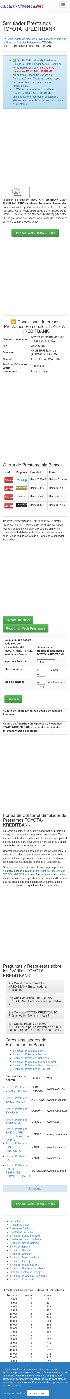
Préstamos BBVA (19, 1224)
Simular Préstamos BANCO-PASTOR (16, 1099)
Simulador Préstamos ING (24, 1264)
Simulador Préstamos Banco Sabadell (34, 1061)
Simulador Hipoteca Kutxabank (27, 1268)
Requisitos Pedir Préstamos (25, 628)
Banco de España (20, 1246)
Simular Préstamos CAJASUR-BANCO (16, 1088)
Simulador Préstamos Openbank (28, 1275)
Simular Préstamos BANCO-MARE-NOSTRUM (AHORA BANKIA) (17, 1134)
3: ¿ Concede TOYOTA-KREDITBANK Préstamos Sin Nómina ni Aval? (33, 1014)
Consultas (15, 1221)
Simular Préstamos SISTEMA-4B (16, 1121)
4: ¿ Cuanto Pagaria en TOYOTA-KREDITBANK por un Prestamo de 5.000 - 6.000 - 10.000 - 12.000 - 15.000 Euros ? (35, 1026)
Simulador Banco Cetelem (24, 1243)
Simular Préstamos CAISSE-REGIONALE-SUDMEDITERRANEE (18, 1170)
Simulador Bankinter (21, 1250)
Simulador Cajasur (20, 1254)
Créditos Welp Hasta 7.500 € (35, 232)
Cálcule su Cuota (18, 619)
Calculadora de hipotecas (22, 39)
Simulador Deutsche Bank (24, 1257)
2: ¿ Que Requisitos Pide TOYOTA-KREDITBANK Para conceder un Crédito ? (35, 1001)
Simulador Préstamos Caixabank (31, 1058)
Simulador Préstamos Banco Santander (35, 1065)
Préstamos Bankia (20, 1228)
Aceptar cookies (38, 1393)
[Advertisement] (35, 147)
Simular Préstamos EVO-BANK (16, 1110)
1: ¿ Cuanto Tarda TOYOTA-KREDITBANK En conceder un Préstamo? (28, 986)
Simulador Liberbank (21, 1279)
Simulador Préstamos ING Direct (31, 1069)
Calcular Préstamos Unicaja (25, 1272)
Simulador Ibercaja (20, 1261)
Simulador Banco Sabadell (25, 1235)
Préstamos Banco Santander (26, 1239)
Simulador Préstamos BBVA (28, 1050)
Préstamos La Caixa (21, 1232)
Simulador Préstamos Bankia (29, 1054)
